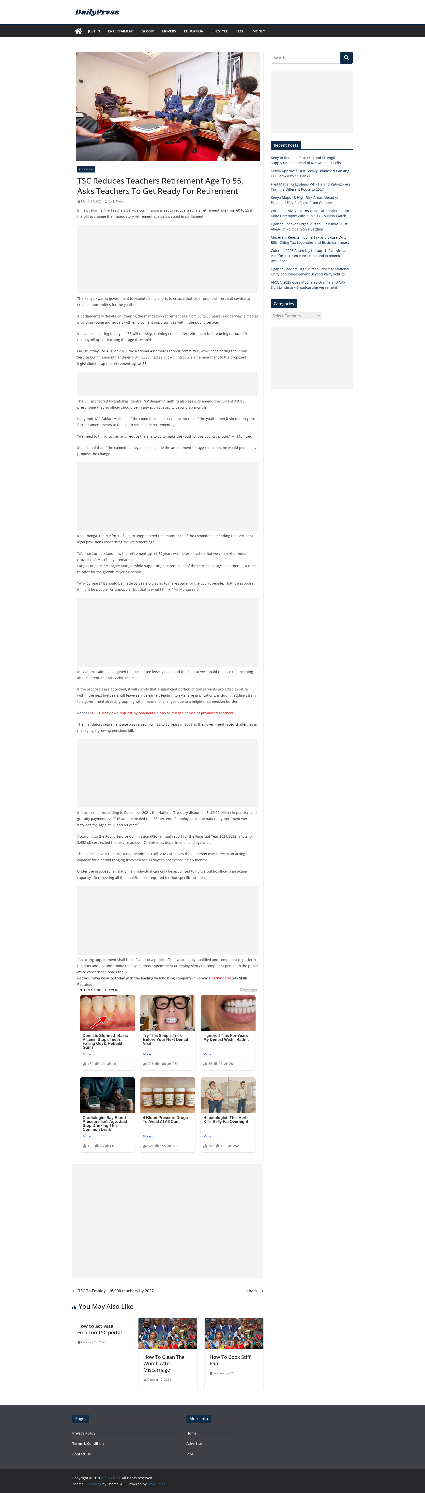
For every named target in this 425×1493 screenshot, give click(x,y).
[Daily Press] (78, 31)
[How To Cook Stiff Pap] (234, 1321)
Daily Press (116, 201)
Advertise (194, 1443)
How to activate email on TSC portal (99, 1329)
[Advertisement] (167, 259)
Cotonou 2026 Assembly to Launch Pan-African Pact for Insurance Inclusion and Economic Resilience (309, 255)
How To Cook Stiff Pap (230, 1360)
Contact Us (81, 1454)
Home (191, 1433)
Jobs (190, 1454)
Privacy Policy (83, 1433)
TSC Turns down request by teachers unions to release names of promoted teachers (162, 713)
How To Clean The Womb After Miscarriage (163, 1363)
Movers (169, 31)
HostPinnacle (220, 978)
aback (252, 1290)
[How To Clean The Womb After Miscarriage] (167, 1321)
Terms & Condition (88, 1443)
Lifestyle (220, 31)
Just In (94, 31)
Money (259, 31)
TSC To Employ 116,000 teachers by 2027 (116, 1290)
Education (194, 31)
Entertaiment (121, 31)
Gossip (148, 31)
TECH (240, 31)
